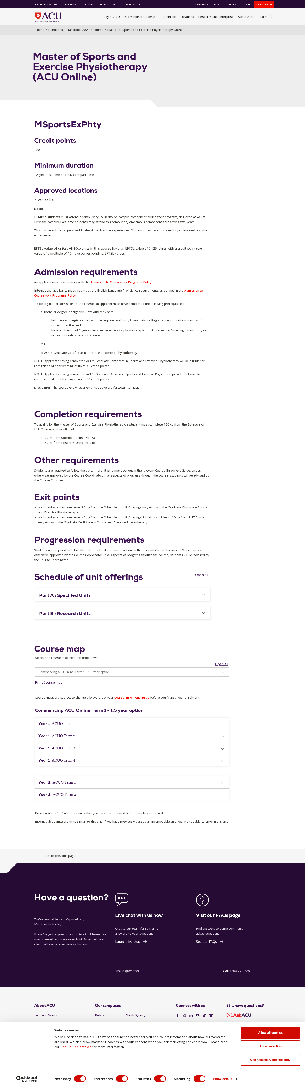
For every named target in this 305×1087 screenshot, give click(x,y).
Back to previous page (60, 856)
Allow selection (270, 1046)
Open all (201, 574)
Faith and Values (46, 4)
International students (140, 17)
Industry (70, 4)
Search (262, 17)
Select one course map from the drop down (66, 657)
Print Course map (48, 682)
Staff (246, 4)
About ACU (246, 17)
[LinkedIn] (191, 1015)
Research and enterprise (216, 17)
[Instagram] (184, 1015)
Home (39, 30)
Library (231, 4)
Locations (187, 17)
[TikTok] (204, 1015)
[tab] (122, 594)
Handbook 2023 (78, 30)
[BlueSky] (211, 1015)
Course (98, 30)
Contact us (264, 4)
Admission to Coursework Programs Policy (120, 282)
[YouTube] (197, 1015)
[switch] (122, 1078)
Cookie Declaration (75, 1047)
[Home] (48, 17)
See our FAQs (206, 941)
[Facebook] (177, 1015)
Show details (222, 1079)
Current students (207, 4)
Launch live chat (127, 941)
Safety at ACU (135, 4)
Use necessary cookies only (270, 1059)
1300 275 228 (239, 971)
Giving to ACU (109, 4)
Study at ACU (110, 17)
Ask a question (127, 971)
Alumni (88, 4)
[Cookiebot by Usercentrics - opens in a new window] (27, 1079)
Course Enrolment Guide (131, 697)
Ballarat (100, 1015)
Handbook (55, 30)
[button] (122, 595)
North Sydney (135, 1015)
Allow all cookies (270, 1032)
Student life (168, 17)
